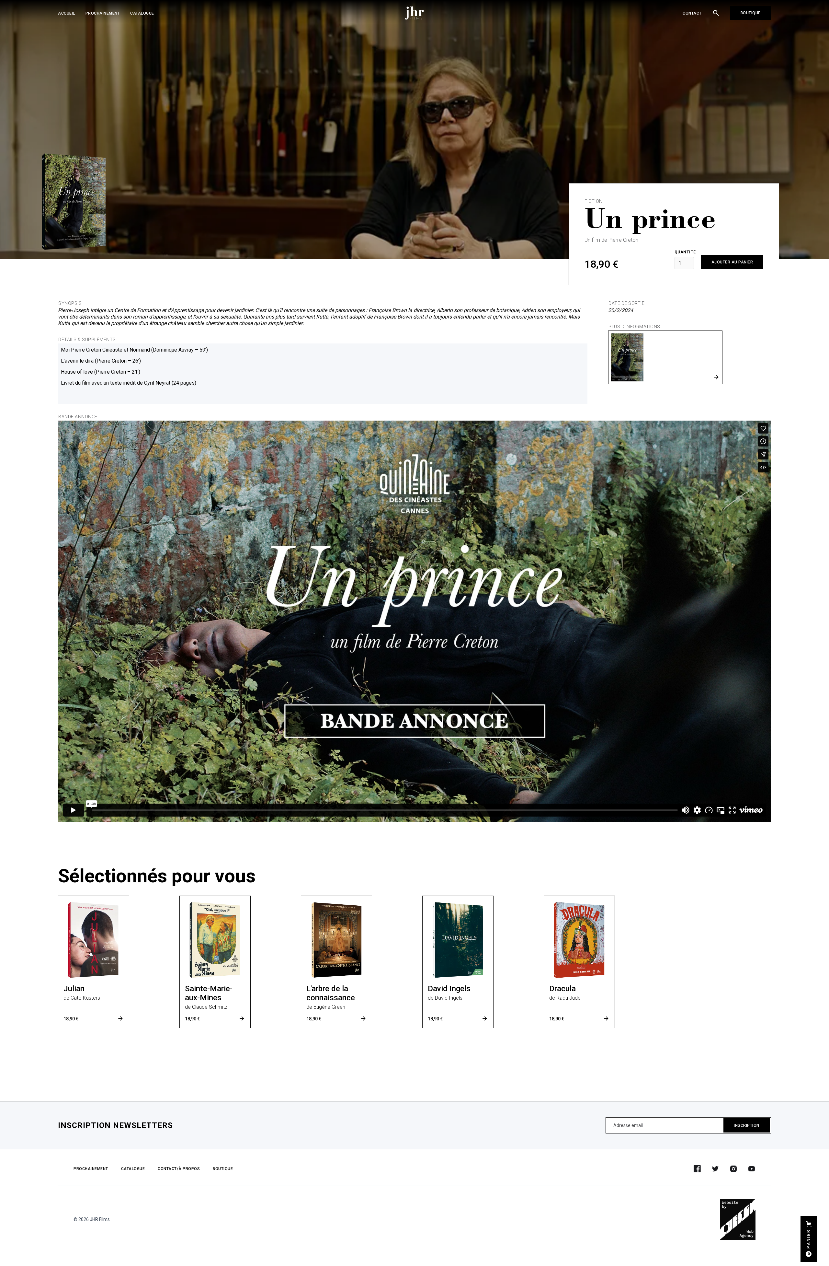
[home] (414, 13)
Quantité (685, 252)
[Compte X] (715, 1169)
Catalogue (142, 13)
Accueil (66, 13)
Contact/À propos (179, 1169)
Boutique (751, 13)
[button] (809, 1239)
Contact (692, 13)
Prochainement (102, 13)
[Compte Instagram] (733, 1169)
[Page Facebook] (697, 1169)
